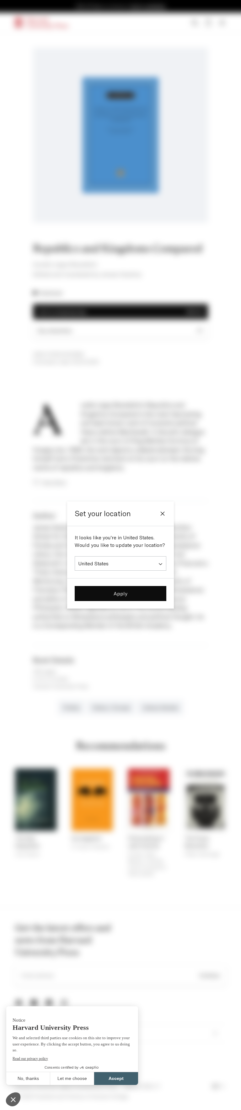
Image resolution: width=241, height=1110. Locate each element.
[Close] (162, 513)
